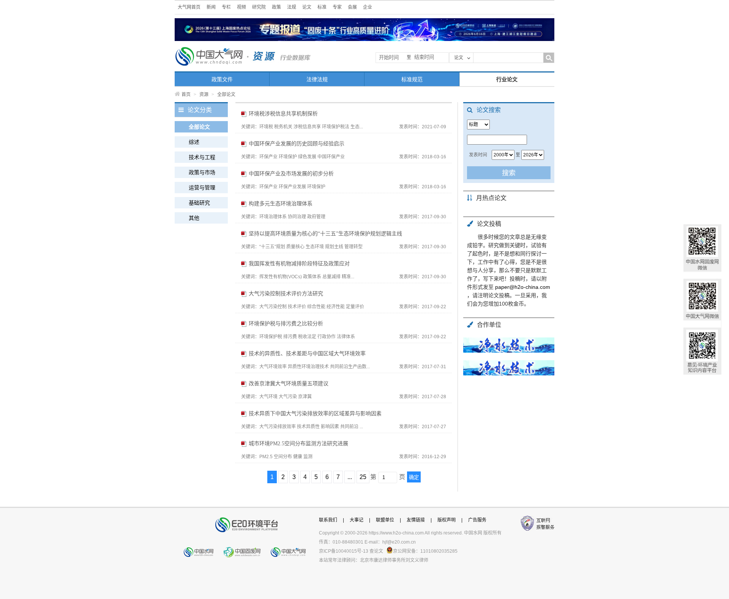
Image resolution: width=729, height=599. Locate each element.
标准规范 (412, 79)
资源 (203, 94)
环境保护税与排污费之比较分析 (286, 323)
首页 (186, 94)
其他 (194, 218)
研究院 (259, 7)
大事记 (356, 520)
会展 (352, 7)
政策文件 (222, 79)
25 (363, 477)
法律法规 (317, 79)
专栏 (226, 7)
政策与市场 (202, 172)
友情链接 (416, 520)
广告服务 (477, 520)
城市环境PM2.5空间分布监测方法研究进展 (298, 443)
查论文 (376, 551)
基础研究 (199, 203)
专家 (337, 7)
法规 (291, 7)
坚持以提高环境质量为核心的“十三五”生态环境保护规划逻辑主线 (325, 233)
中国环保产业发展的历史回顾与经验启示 (296, 144)
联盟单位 (385, 520)
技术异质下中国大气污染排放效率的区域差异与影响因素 (315, 413)
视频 (241, 7)
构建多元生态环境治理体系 (280, 203)
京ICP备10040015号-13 (343, 551)
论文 (306, 7)
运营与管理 (202, 187)
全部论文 (199, 127)
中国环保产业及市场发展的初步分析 (291, 174)
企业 (367, 7)
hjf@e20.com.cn (399, 542)
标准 (322, 7)
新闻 (211, 7)
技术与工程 (202, 157)
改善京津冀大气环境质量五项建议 (288, 383)
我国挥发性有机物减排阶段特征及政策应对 (299, 263)
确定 (414, 477)
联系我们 (328, 520)
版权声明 (446, 520)
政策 (276, 7)
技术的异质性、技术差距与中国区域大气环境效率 (307, 353)
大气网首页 (189, 7)
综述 (194, 142)
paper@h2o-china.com (522, 287)
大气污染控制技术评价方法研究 (286, 293)
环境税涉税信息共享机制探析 (283, 114)
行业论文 (507, 79)
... (349, 477)
